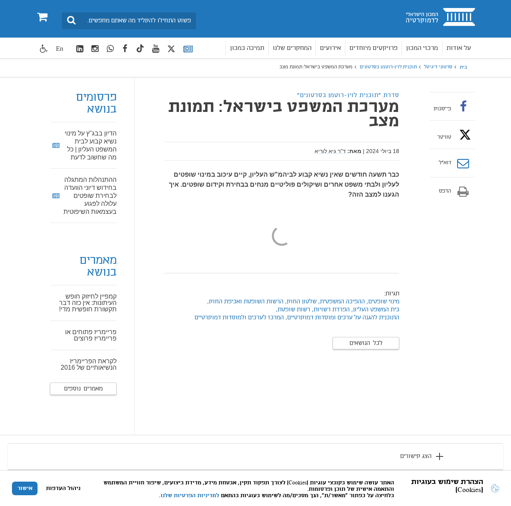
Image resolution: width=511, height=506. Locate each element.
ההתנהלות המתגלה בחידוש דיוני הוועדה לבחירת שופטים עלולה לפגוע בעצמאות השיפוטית (90, 195)
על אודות (458, 48)
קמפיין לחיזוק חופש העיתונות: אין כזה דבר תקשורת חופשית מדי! (88, 303)
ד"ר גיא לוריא (330, 151)
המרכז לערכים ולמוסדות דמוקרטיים (239, 318)
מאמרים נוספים (83, 389)
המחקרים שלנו (292, 48)
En (59, 48)
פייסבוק (442, 109)
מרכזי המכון (422, 48)
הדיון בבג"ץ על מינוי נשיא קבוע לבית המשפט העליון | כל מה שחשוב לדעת (91, 145)
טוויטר (444, 137)
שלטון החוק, (300, 302)
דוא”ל (445, 163)
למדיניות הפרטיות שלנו (189, 495)
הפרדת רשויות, (330, 310)
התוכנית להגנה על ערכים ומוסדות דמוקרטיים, (342, 318)
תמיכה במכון (247, 48)
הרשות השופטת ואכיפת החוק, (244, 302)
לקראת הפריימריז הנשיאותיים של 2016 (89, 364)
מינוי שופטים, (382, 302)
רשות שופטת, (293, 310)
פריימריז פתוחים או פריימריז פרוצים (91, 335)
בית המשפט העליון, (374, 310)
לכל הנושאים (365, 343)
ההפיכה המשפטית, (341, 302)
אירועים (330, 48)
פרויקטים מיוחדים (373, 48)
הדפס (445, 191)
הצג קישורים (416, 456)
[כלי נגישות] (44, 48)
